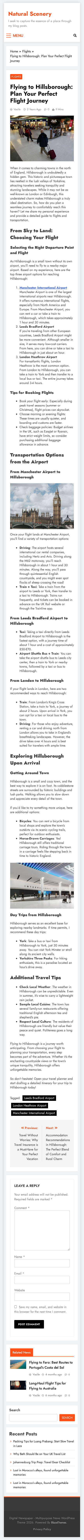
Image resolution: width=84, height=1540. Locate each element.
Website (19, 1290)
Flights (16, 77)
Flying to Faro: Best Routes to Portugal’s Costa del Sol (51, 1365)
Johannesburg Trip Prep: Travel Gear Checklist (41, 1462)
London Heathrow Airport (29, 1105)
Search (14, 1410)
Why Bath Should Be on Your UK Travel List (39, 1454)
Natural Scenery (29, 14)
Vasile (17, 109)
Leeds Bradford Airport (39, 1098)
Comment (21, 1208)
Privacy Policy (42, 1529)
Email (19, 1273)
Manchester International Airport (43, 287)
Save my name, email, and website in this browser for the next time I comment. (40, 1309)
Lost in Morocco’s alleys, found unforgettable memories (40, 1485)
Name (19, 1256)
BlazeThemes (58, 1522)
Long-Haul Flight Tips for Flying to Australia (47, 1386)
